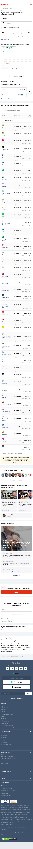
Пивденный (5, 202)
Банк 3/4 (4, 397)
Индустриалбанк (6, 354)
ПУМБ (3, 142)
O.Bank (4, 441)
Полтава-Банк (5, 321)
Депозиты (3, 718)
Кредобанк (5, 209)
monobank (4, 448)
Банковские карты (5, 713)
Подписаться (16, 615)
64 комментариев (16, 480)
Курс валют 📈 (9, 656)
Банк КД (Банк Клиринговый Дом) (5, 306)
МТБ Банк (4, 232)
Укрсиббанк (5, 172)
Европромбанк (6, 411)
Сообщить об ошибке (16, 698)
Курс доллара (4, 707)
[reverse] (30, 92)
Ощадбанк (4, 135)
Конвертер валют (5, 721)
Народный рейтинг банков (7, 725)
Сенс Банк (4, 186)
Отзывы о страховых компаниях (8, 790)
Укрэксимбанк (5, 164)
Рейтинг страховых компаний (8, 792)
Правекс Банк (5, 290)
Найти (28, 693)
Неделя (5, 68)
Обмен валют (4, 754)
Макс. (25, 68)
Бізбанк (4, 329)
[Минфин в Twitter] (16, 668)
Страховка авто (4, 793)
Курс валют (3, 706)
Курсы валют (4, 629)
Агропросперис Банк (6, 346)
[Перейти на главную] (4, 5)
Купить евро (4, 761)
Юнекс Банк (5, 314)
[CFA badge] (21, 801)
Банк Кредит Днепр (5, 239)
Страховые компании (6, 795)
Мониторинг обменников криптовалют (10, 727)
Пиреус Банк (5, 297)
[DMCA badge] (16, 839)
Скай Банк (4, 361)
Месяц (11, 68)
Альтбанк (4, 383)
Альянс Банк (5, 283)
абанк (3, 216)
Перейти (16, 592)
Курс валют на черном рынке (8, 758)
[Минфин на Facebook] (7, 668)
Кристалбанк (5, 369)
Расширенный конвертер (7, 99)
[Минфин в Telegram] (12, 668)
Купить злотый (4, 763)
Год (21, 68)
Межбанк (3, 716)
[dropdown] (14, 47)
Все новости (16, 575)
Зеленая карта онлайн (6, 788)
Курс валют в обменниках (7, 756)
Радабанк (4, 262)
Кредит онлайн (4, 723)
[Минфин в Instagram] (21, 668)
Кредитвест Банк (6, 404)
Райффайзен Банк (5, 150)
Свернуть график (17, 76)
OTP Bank (4, 179)
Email (3, 609)
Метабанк (4, 390)
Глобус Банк (5, 269)
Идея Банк (4, 254)
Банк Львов (5, 276)
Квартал (16, 68)
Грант (3, 376)
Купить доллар (4, 760)
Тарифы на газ (4, 720)
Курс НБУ (3, 711)
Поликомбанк (5, 427)
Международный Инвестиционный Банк (6, 337)
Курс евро (3, 709)
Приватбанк (5, 127)
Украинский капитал (5, 419)
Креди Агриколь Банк (6, 194)
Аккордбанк (5, 247)
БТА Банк (4, 434)
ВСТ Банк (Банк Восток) (6, 224)
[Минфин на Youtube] (25, 668)
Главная (3, 656)
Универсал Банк (6, 157)
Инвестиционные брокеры (7, 714)
